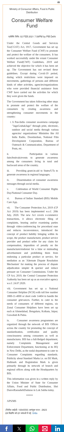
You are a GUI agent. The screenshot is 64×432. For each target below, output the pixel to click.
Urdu (34, 413)
